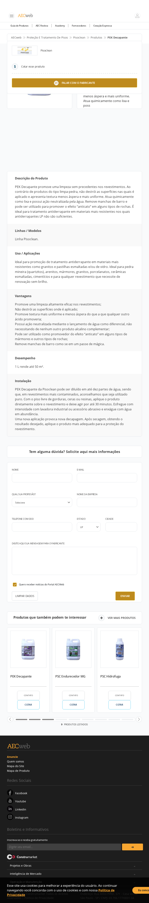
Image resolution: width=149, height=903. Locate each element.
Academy (60, 25)
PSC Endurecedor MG (70, 676)
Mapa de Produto (18, 771)
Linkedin (20, 809)
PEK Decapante (21, 676)
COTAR (28, 704)
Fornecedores (79, 25)
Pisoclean (79, 37)
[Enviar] (132, 847)
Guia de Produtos (19, 25)
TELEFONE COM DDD (23, 519)
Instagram (21, 817)
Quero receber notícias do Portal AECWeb (41, 584)
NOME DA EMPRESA (87, 494)
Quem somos (15, 761)
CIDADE (109, 519)
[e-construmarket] (22, 856)
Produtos (96, 37)
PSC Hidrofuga (110, 676)
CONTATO (28, 695)
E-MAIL (80, 469)
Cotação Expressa (102, 25)
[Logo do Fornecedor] (24, 50)
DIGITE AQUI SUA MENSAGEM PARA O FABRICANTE (38, 543)
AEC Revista (42, 25)
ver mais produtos (122, 618)
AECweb (16, 37)
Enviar (125, 596)
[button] (10, 719)
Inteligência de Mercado (25, 874)
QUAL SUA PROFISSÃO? (24, 494)
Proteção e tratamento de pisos (47, 37)
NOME (15, 469)
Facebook (21, 793)
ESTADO (81, 519)
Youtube (20, 801)
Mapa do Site (15, 766)
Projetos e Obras (20, 865)
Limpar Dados (24, 596)
